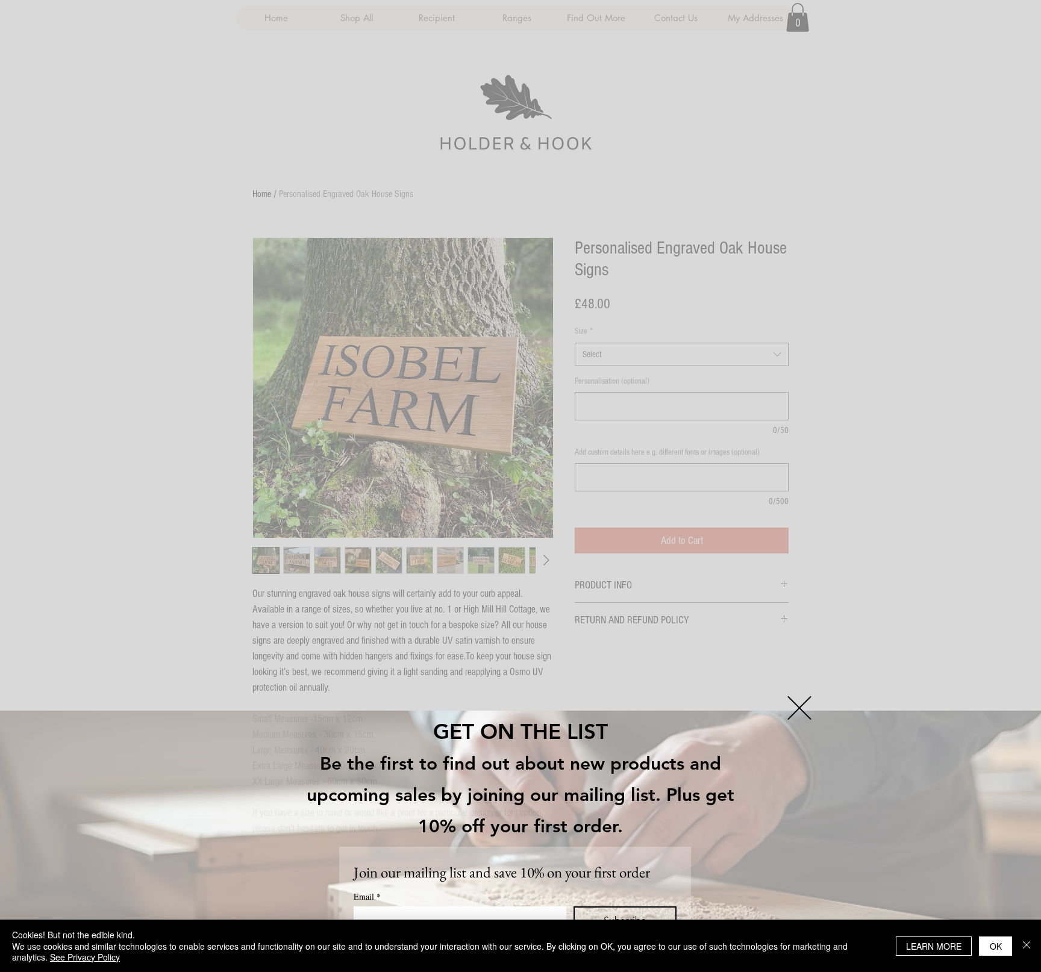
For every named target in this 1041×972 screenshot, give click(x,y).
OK (996, 946)
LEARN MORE (933, 946)
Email (367, 896)
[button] (799, 708)
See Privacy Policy (85, 957)
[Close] (1026, 945)
